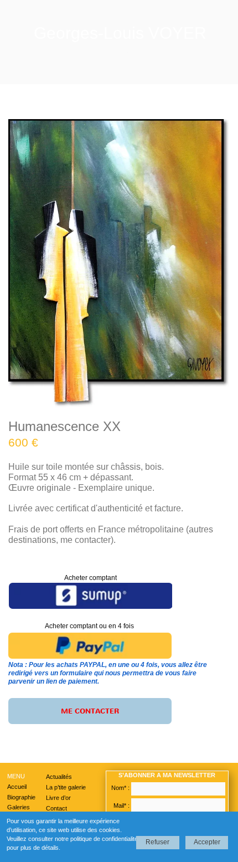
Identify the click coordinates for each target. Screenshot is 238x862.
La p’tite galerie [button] (66, 787)
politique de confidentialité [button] (104, 838)
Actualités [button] (59, 776)
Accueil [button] (17, 786)
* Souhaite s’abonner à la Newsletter (158, 816)
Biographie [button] (21, 797)
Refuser (157, 842)
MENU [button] (16, 776)
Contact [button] (56, 808)
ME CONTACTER (90, 711)
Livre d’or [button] (58, 797)
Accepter (207, 842)
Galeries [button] (18, 807)
